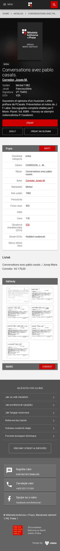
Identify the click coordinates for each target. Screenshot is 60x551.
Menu (8, 4)
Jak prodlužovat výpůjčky (19, 404)
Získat (30, 123)
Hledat (53, 4)
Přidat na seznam (41, 131)
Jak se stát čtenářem (16, 397)
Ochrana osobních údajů (18, 428)
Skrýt (47, 148)
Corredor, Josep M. (15, 80)
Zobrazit (47, 366)
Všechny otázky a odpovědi (30, 448)
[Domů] (30, 4)
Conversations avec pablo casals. (42, 13)
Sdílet (12, 131)
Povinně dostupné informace (20, 436)
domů (6, 13)
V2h (28, 224)
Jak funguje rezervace (17, 412)
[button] (30, 41)
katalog (18, 13)
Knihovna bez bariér (16, 420)
